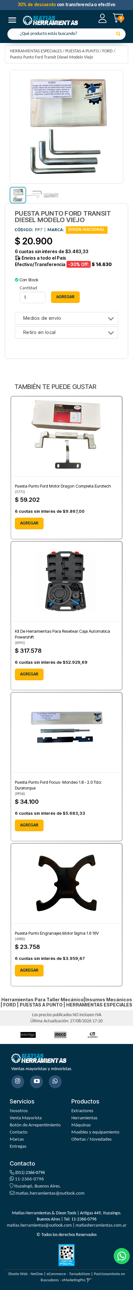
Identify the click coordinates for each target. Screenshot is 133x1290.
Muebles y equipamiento (95, 1132)
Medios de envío (42, 318)
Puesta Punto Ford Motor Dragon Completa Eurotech (63, 486)
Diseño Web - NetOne (25, 1274)
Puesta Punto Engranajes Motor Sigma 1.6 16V (57, 933)
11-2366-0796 (29, 1179)
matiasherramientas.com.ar (101, 1225)
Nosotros (19, 1111)
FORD (107, 51)
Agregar (29, 523)
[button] (89, 1280)
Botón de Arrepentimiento (35, 1125)
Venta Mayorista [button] (26, 1118)
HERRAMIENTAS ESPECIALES (36, 51)
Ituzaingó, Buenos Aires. (37, 1186)
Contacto (18, 1132)
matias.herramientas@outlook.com (50, 1193)
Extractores (82, 1111)
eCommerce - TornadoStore (68, 1274)
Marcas (17, 1139)
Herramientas (84, 1118)
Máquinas (81, 1125)
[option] (28, 1034)
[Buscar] (118, 34)
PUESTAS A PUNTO (82, 51)
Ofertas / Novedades (91, 1139)
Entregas (18, 1146)
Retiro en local (39, 332)
